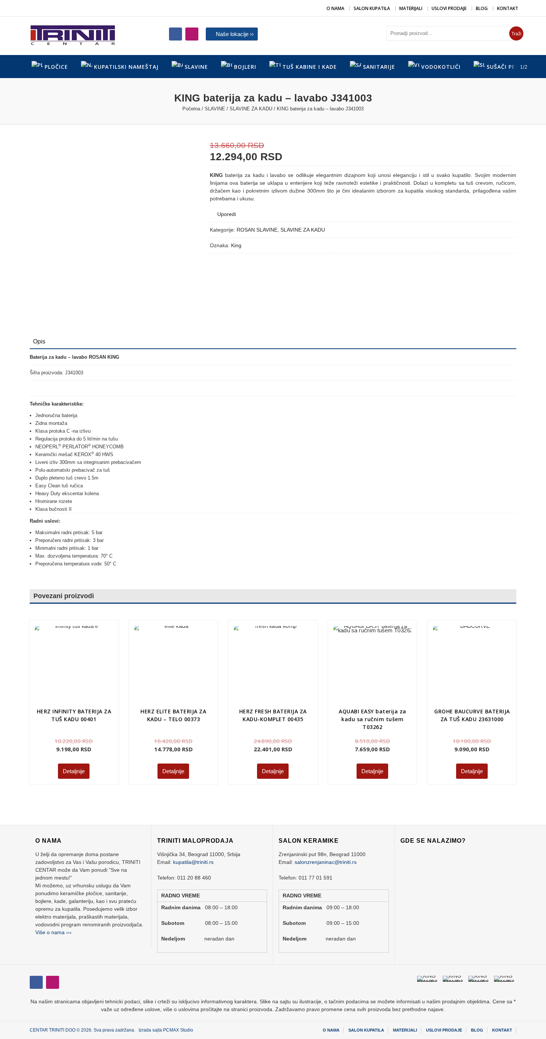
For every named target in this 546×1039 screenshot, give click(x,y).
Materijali (410, 8)
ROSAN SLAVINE (257, 230)
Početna (191, 109)
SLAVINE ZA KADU (251, 109)
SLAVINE (215, 109)
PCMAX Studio (178, 1030)
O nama (335, 8)
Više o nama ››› (53, 932)
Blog (482, 8)
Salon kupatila (372, 8)
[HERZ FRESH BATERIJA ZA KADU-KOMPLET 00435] (273, 665)
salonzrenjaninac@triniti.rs (326, 862)
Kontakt (507, 8)
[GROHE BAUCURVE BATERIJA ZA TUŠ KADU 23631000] (454, 647)
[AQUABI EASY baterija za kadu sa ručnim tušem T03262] (372, 665)
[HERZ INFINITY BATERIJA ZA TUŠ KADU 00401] (74, 665)
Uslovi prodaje (449, 8)
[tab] (39, 341)
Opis (39, 341)
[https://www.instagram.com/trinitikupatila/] (175, 34)
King (236, 245)
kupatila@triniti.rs (193, 862)
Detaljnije (74, 771)
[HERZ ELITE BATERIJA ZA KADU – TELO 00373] (154, 646)
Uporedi (226, 214)
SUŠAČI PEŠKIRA (509, 66)
